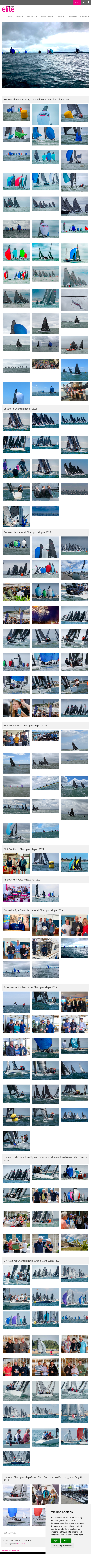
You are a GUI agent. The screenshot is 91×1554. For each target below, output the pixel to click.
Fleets (59, 16)
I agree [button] (56, 1541)
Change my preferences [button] (63, 1546)
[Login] (83, 2)
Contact (84, 16)
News (9, 16)
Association (46, 16)
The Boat (31, 16)
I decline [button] (66, 1541)
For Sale (71, 16)
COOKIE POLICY (10, 1533)
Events (19, 16)
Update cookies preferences (10, 1551)
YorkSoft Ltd (21, 1544)
